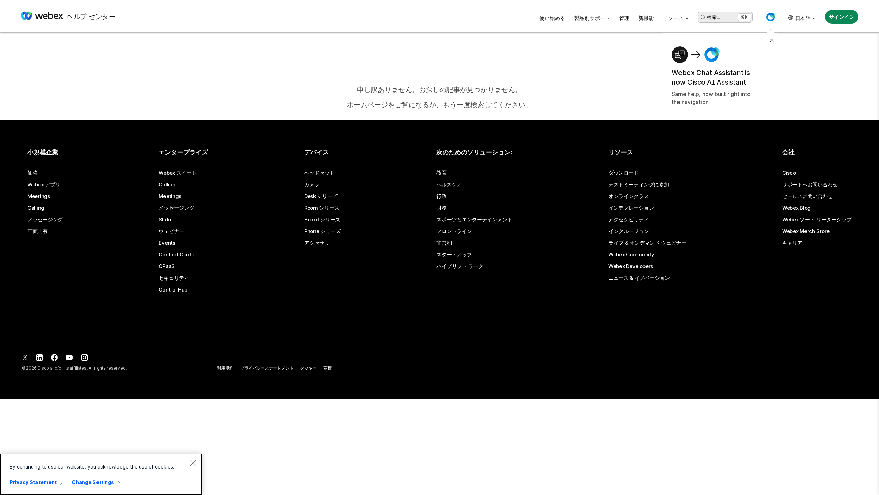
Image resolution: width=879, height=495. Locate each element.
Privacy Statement (33, 482)
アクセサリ (317, 243)
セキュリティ (174, 278)
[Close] (193, 462)
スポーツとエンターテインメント (474, 219)
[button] (770, 17)
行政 (441, 196)
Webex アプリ (43, 184)
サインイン (841, 17)
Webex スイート (177, 172)
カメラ (311, 184)
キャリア (792, 243)
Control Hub (173, 289)
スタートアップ (454, 254)
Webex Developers (630, 266)
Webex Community (631, 254)
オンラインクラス (628, 196)
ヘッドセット (319, 172)
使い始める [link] (552, 18)
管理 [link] (624, 18)
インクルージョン (628, 231)
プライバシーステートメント (266, 368)
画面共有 (37, 231)
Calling (35, 208)
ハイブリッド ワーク (459, 266)
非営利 (444, 243)
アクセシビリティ (628, 219)
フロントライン (454, 231)
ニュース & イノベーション (639, 278)
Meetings (38, 196)
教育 (441, 172)
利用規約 (225, 368)
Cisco (789, 172)
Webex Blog (796, 208)
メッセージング (45, 219)
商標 (327, 368)
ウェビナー (171, 231)
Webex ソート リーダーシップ (817, 219)
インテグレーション (631, 208)
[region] (101, 474)
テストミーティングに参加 (638, 184)
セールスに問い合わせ (807, 196)
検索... (713, 17)
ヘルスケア (449, 184)
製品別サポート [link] (592, 18)
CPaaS (167, 266)
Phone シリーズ (322, 231)
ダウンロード (623, 172)
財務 (441, 208)
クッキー (308, 368)
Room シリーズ (321, 208)
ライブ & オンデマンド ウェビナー (647, 243)
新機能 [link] (646, 18)
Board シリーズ (322, 219)
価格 (32, 172)
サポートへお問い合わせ (810, 184)
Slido (165, 219)
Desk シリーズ (320, 196)
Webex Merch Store (806, 231)
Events (167, 243)
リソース (673, 18)
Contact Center (177, 254)
